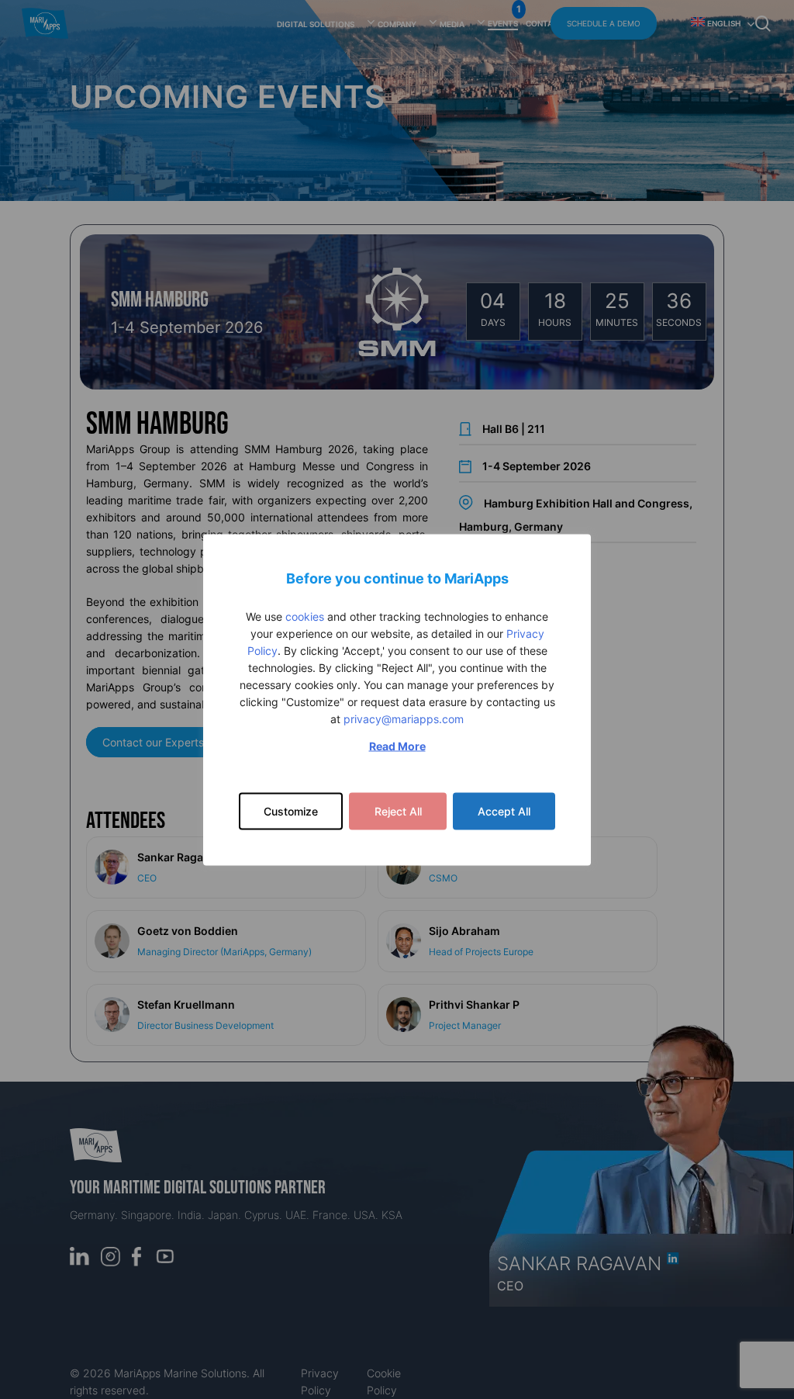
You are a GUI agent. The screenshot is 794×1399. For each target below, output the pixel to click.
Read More (397, 745)
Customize (291, 810)
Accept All (504, 810)
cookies (304, 615)
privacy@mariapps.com (403, 718)
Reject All (398, 810)
